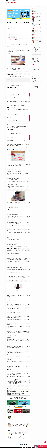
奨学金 (35, 59)
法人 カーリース (34, 60)
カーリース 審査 (34, 51)
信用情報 (9, 28)
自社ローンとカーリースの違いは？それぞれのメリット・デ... (25, 438)
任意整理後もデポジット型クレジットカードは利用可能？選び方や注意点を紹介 (36, 76)
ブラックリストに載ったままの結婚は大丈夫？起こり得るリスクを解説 (37, 28)
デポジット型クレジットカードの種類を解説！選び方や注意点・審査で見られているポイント (36, 79)
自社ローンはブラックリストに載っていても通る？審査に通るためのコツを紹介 (37, 14)
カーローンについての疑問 (35, 87)
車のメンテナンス (34, 61)
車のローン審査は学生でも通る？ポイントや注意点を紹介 (14, 433)
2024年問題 (33, 46)
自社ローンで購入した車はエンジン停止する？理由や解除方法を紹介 (37, 41)
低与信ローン (33, 58)
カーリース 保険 (34, 48)
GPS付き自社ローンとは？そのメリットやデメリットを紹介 (37, 38)
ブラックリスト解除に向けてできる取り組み (13, 39)
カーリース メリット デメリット (36, 47)
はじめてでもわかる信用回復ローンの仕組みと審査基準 (37, 20)
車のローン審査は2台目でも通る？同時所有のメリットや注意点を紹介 (37, 17)
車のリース (38, 61)
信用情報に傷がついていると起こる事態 (12, 36)
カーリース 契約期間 (34, 50)
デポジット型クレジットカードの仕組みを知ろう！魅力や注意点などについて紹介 (36, 81)
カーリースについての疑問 (35, 86)
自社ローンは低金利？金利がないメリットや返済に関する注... (25, 433)
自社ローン (38, 60)
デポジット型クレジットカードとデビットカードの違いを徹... (14, 438)
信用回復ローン (37, 58)
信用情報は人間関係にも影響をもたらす (12, 37)
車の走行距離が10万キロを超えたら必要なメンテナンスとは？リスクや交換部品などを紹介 (37, 31)
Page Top (45, 442)
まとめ (9, 40)
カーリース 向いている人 (35, 49)
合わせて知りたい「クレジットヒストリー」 (13, 34)
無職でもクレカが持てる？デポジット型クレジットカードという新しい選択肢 (36, 70)
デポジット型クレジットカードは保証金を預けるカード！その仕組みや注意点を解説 (36, 73)
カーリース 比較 (39, 51)
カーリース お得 (38, 46)
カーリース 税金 (34, 52)
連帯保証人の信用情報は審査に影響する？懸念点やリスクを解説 (37, 35)
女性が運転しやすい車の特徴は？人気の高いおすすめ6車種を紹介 (37, 11)
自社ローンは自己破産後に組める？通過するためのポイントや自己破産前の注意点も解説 (37, 24)
